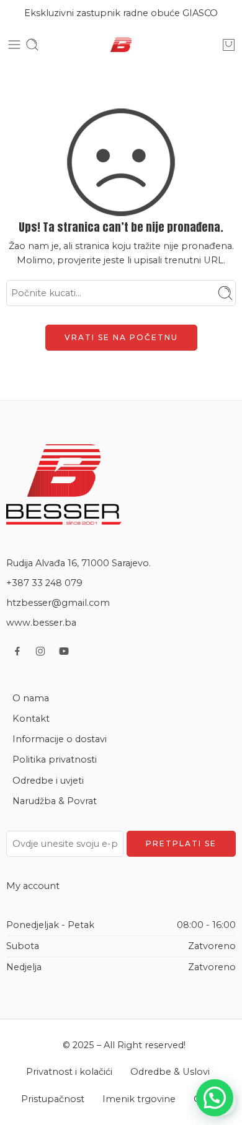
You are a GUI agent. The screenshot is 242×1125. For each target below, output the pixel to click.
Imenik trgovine (139, 1099)
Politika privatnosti (54, 759)
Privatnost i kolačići (69, 1071)
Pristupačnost (52, 1099)
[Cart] (229, 44)
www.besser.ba (41, 622)
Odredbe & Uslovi (170, 1071)
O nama (30, 698)
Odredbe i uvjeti (48, 780)
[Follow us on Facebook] (17, 651)
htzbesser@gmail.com (58, 602)
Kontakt (31, 718)
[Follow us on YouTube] (63, 651)
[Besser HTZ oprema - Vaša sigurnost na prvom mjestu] (121, 45)
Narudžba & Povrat (54, 801)
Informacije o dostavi (59, 739)
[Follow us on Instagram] (40, 651)
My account (33, 885)
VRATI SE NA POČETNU (121, 337)
